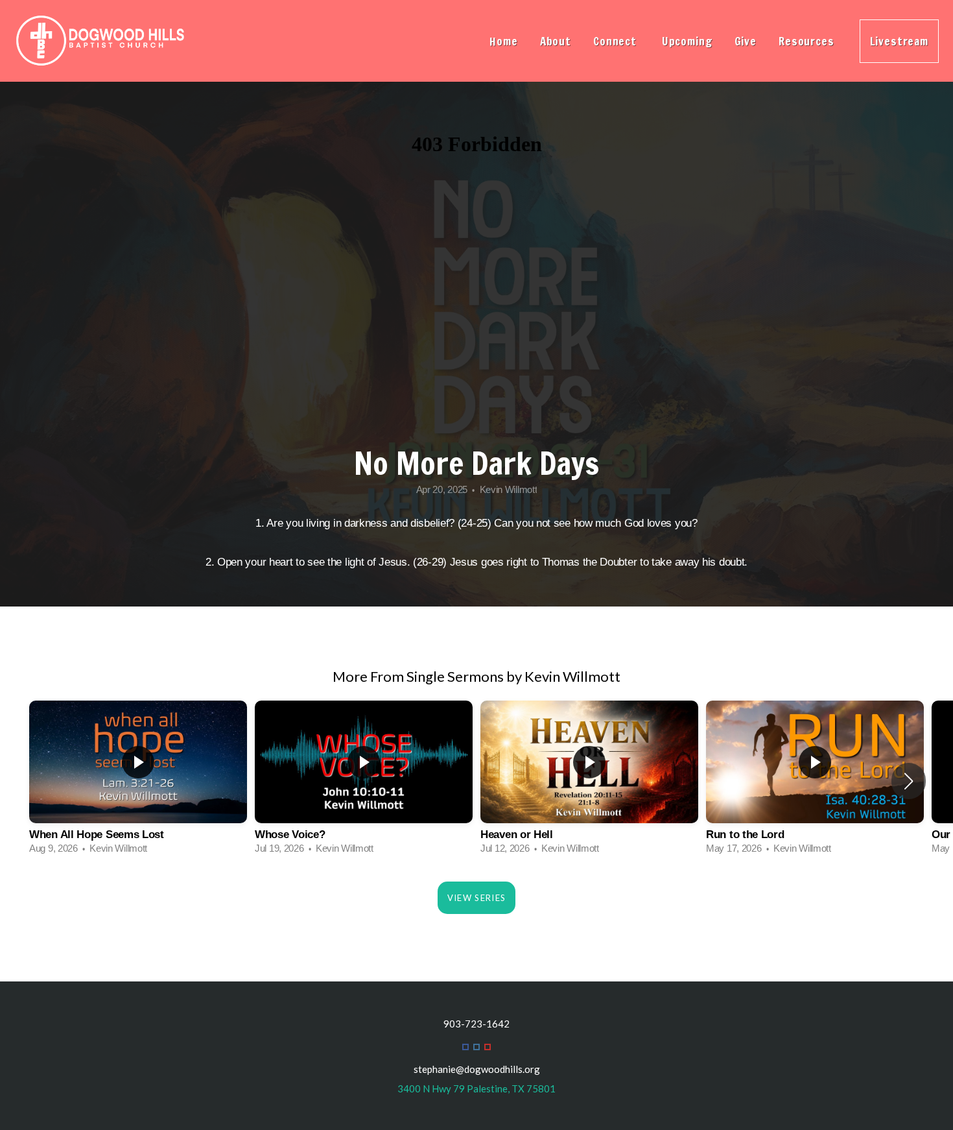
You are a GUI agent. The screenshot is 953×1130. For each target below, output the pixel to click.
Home (503, 41)
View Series (476, 898)
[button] (908, 781)
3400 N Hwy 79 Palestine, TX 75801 (476, 1088)
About (555, 41)
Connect (616, 41)
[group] (138, 781)
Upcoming (687, 41)
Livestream (899, 41)
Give (746, 41)
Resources (808, 41)
